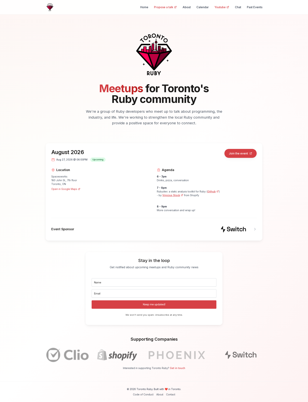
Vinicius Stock (171, 195)
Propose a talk (163, 7)
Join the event (238, 153)
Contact (170, 394)
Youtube (220, 7)
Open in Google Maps (64, 188)
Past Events (254, 7)
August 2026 (67, 152)
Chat (238, 7)
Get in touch (177, 368)
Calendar (202, 7)
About (187, 7)
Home (144, 7)
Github (211, 191)
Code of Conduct (143, 394)
